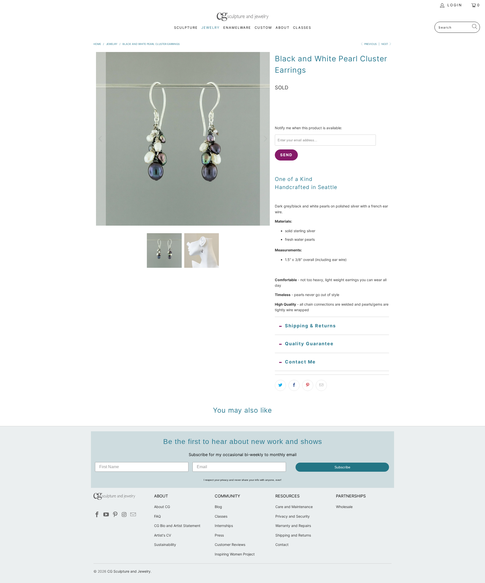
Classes (221, 516)
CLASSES (302, 27)
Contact (281, 544)
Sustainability (165, 544)
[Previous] (101, 139)
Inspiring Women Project (235, 554)
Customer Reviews (230, 544)
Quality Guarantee (309, 343)
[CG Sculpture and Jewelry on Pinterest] (115, 515)
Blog (218, 507)
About (282, 27)
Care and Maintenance (294, 507)
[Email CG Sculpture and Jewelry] (133, 515)
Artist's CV (162, 535)
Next (385, 43)
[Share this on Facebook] (294, 385)
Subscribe (342, 467)
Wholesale (344, 507)
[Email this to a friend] (321, 385)
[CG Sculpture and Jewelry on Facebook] (97, 515)
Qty (278, 104)
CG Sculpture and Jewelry (129, 571)
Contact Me (300, 361)
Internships (224, 525)
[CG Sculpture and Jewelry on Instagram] (124, 515)
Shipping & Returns (310, 325)
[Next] (265, 139)
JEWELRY (210, 27)
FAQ (157, 516)
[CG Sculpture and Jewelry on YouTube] (106, 515)
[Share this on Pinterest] (307, 385)
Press (219, 535)
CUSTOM (263, 27)
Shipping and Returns (293, 535)
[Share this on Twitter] (280, 385)
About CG (162, 507)
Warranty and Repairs (293, 525)
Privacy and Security (292, 516)
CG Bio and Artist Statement (177, 525)
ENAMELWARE (237, 27)
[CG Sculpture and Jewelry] (243, 17)
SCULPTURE (186, 27)
